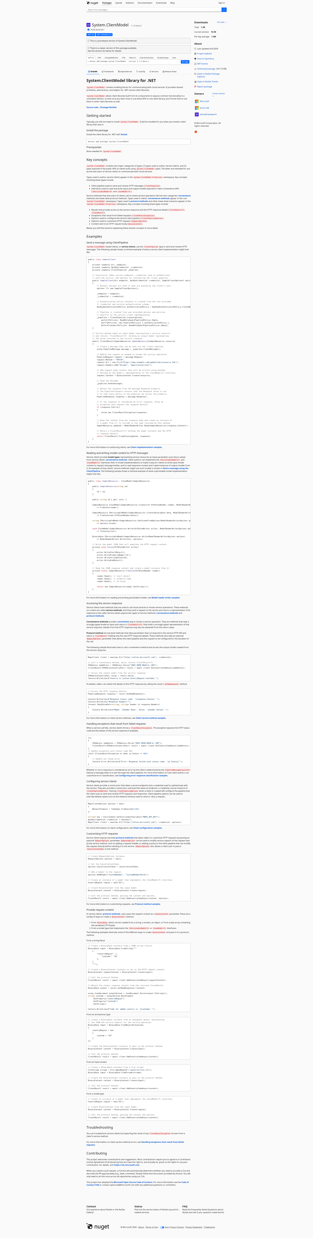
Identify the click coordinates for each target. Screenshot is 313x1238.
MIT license (202, 63)
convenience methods (158, 198)
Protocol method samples (147, 904)
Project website (204, 53)
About (141, 1227)
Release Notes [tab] (170, 71)
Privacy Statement (193, 1227)
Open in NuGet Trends (207, 81)
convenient (123, 621)
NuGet (124, 134)
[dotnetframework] (197, 114)
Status (138, 1206)
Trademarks (209, 1227)
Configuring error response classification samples (143, 775)
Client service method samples (151, 718)
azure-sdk (204, 107)
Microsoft (204, 101)
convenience (184, 195)
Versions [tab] (155, 71)
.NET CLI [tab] (91, 58)
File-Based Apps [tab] (163, 58)
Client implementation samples (146, 447)
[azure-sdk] (197, 108)
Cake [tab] (174, 58)
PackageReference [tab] (111, 58)
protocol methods (139, 201)
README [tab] (94, 71)
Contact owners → (218, 94)
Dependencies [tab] (126, 71)
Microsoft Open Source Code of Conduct (133, 1182)
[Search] (224, 10)
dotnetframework (208, 114)
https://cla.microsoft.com (126, 1165)
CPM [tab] (123, 58)
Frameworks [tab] (108, 71)
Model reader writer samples (166, 597)
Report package (204, 86)
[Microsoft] (197, 101)
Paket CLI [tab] (132, 58)
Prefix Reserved (97, 29)
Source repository (205, 58)
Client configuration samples (147, 828)
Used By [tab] (141, 71)
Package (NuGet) (108, 107)
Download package (206, 68)
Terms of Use (151, 1227)
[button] (185, 62)
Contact (91, 1206)
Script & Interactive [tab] (146, 58)
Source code (92, 107)
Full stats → (222, 22)
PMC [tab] (99, 58)
